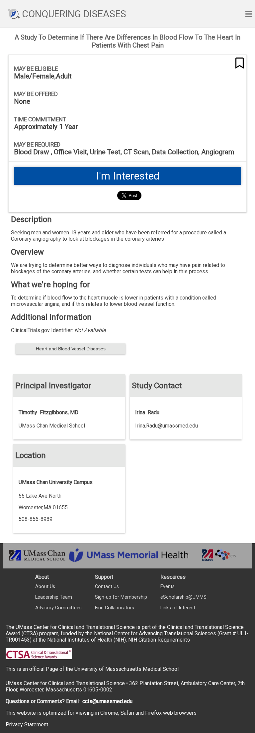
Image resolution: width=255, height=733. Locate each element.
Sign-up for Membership (121, 597)
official (36, 669)
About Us (45, 586)
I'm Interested (127, 176)
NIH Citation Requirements (159, 640)
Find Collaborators (114, 608)
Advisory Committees (58, 608)
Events (167, 586)
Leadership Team (53, 597)
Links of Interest (177, 608)
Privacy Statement (27, 724)
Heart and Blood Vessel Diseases (71, 348)
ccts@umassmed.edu (107, 701)
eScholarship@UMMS (183, 597)
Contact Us (107, 586)
